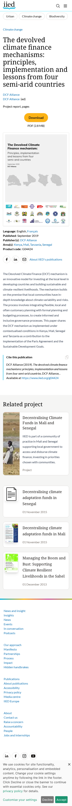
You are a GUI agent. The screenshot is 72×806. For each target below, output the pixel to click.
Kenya (18, 244)
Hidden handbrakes (16, 667)
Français (32, 231)
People (8, 730)
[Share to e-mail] (24, 259)
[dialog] (36, 783)
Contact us (11, 717)
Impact (8, 662)
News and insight (14, 611)
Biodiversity (57, 16)
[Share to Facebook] (6, 259)
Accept (61, 800)
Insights (9, 615)
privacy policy (13, 791)
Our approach (12, 645)
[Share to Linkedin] (15, 259)
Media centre (12, 696)
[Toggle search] (58, 6)
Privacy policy (12, 692)
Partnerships (12, 653)
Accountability (13, 726)
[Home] (9, 5)
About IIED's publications (46, 259)
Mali (26, 244)
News (7, 619)
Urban (10, 16)
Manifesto (10, 649)
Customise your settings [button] (20, 800)
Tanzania (35, 244)
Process (9, 658)
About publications (16, 683)
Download (36, 118)
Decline (47, 800)
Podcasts (9, 633)
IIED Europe (11, 701)
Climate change (32, 16)
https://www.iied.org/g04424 (40, 378)
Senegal (47, 244)
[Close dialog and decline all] (69, 762)
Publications (12, 679)
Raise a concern (13, 722)
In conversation (13, 628)
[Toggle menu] (65, 6)
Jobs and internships (17, 735)
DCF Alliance (11, 94)
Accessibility (12, 688)
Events (8, 624)
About (8, 713)
